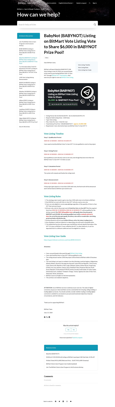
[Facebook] (44, 317)
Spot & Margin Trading (31, 9)
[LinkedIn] (49, 317)
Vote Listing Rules (83, 67)
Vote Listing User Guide (84, 70)
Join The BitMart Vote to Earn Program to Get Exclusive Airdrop (64, 367)
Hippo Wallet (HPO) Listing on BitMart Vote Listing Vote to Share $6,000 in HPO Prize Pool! (28, 120)
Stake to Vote (45, 9)
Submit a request (81, 3)
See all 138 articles (24, 126)
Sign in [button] (95, 3)
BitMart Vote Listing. (67, 77)
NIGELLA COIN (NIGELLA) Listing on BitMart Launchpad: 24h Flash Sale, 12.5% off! (70, 357)
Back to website (51, 3)
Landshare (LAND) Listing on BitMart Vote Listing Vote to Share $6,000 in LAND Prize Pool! (27, 112)
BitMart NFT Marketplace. (60, 75)
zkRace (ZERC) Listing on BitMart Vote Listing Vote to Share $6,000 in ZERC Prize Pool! (27, 103)
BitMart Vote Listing (76, 253)
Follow (46, 57)
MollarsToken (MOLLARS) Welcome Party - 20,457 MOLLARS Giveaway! (67, 360)
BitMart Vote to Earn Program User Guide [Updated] (61, 364)
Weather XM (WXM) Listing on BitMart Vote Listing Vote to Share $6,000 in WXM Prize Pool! (28, 94)
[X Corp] (47, 317)
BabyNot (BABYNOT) (52, 353)
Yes (68, 329)
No (74, 329)
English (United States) (66, 3)
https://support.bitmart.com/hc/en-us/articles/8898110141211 (62, 240)
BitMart (19, 9)
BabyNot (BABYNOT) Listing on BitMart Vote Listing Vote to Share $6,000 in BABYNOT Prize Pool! (28, 60)
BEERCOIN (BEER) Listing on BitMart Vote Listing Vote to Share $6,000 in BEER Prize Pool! (27, 85)
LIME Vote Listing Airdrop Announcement (26, 78)
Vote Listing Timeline (84, 65)
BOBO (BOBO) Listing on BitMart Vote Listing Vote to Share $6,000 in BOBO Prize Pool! (27, 51)
